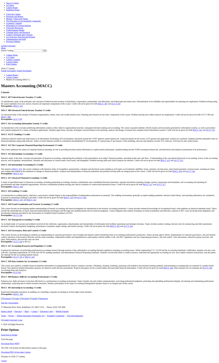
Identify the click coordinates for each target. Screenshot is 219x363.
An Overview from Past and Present (20, 37)
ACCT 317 (161, 184)
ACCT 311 (210, 130)
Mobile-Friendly (62, 311)
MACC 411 (197, 130)
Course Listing (12, 62)
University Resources (14, 28)
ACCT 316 (190, 171)
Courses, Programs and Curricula (19, 35)
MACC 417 (148, 184)
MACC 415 (18, 106)
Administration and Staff (16, 39)
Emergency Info (46, 311)
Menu (3, 48)
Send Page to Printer (9, 335)
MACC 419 (68, 198)
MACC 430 (168, 268)
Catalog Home (12, 8)
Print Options (11, 64)
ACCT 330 (207, 268)
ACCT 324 (128, 226)
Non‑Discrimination (75, 316)
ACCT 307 (115, 104)
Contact (34, 311)
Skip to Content (12, 3)
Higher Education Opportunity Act (31, 316)
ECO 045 (17, 272)
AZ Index (10, 5)
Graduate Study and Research (18, 32)
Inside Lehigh (6, 311)
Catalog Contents (13, 60)
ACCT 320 (81, 198)
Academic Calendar (14, 23)
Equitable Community (56, 316)
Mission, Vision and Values (17, 19)
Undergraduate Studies (15, 30)
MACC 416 (177, 171)
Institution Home (13, 10)
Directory (18, 311)
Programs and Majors (14, 16)
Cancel (4, 361)
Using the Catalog (13, 14)
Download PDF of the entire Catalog (16, 352)
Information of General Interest (18, 26)
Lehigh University (8, 46)
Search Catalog (7, 50)
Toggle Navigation (8, 71)
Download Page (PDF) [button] (10, 344)
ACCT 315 (178, 160)
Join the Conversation (9, 303)
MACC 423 (115, 226)
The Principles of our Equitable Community (23, 21)
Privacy (11, 316)
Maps (26, 311)
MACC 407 (102, 104)
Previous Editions (13, 41)
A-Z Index (10, 57)
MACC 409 (6, 117)
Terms (3, 316)
